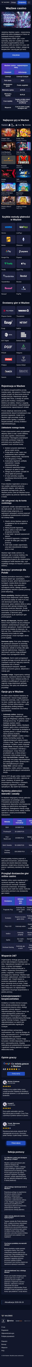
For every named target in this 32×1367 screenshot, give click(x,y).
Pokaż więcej (16, 1143)
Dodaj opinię (16, 1073)
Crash (20, 125)
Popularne (5, 125)
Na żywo (12, 125)
